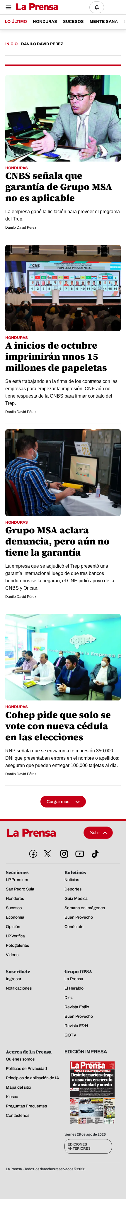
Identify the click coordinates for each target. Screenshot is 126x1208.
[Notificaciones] (96, 7)
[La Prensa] (42, 833)
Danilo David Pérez (20, 227)
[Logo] (35, 7)
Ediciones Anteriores (79, 1146)
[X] (47, 853)
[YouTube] (78, 852)
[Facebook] (31, 852)
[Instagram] (63, 852)
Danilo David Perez (42, 44)
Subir (95, 832)
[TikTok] (94, 852)
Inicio (11, 44)
